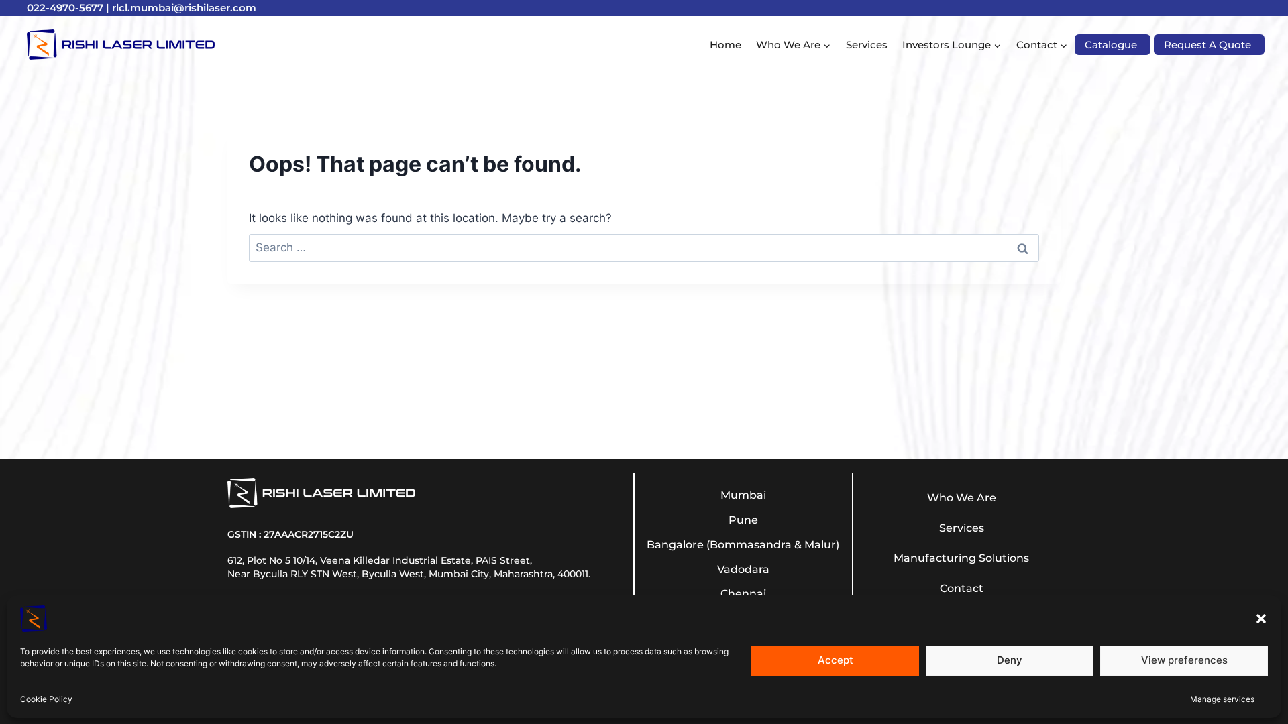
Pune (743, 520)
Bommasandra (751, 544)
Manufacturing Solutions (961, 558)
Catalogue (1111, 44)
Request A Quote (1207, 44)
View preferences (1184, 660)
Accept (835, 660)
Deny (1009, 660)
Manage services (1222, 699)
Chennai (743, 593)
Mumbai (743, 495)
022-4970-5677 (65, 7)
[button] (1261, 618)
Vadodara (743, 569)
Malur (820, 544)
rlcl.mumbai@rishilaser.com (184, 7)
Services (867, 44)
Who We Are (961, 497)
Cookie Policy (46, 699)
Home (725, 44)
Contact (961, 588)
